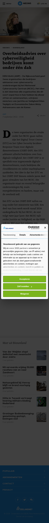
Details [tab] (22, 235)
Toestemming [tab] (9, 235)
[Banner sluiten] (45, 228)
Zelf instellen (23, 286)
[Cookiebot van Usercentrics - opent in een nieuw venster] (29, 227)
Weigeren (24, 294)
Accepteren (24, 279)
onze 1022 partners (18, 248)
